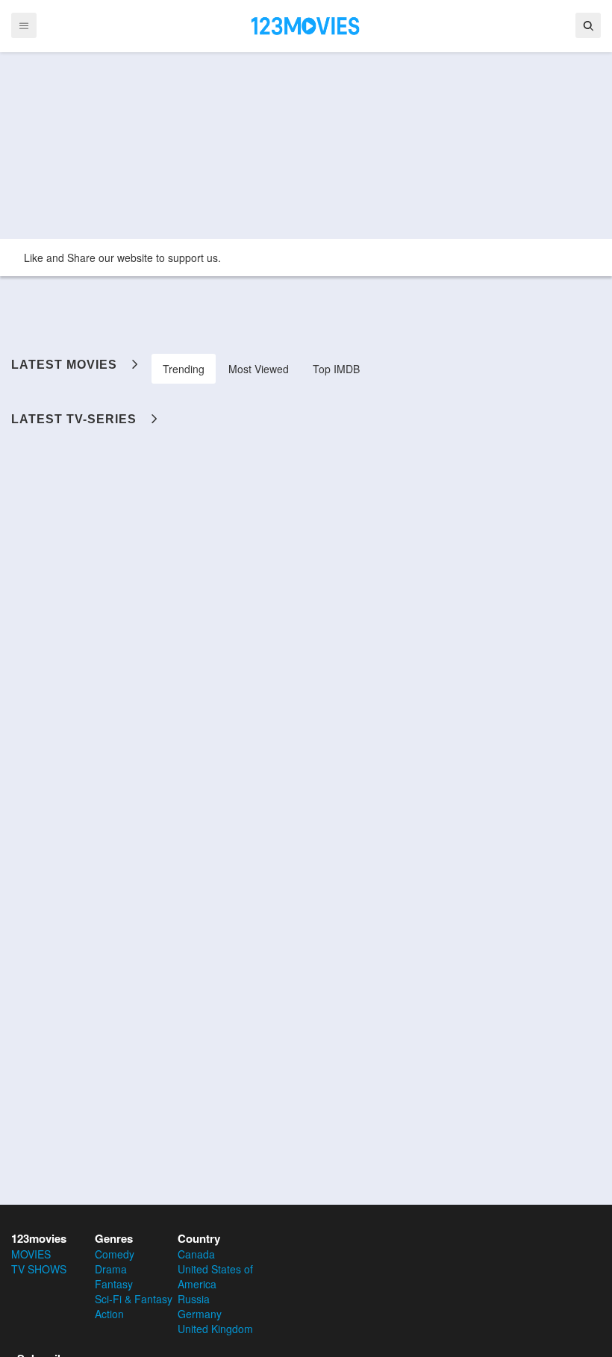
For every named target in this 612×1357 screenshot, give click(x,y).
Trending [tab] (183, 368)
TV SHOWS (38, 1268)
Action (109, 1313)
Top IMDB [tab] (336, 368)
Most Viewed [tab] (258, 368)
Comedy (114, 1254)
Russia (194, 1298)
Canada (196, 1254)
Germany (200, 1313)
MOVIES (31, 1254)
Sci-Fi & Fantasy (133, 1298)
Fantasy (114, 1283)
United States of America (215, 1276)
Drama (111, 1268)
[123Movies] (306, 25)
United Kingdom (215, 1328)
